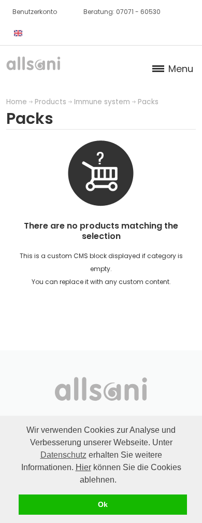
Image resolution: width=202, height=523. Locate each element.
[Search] (49, 33)
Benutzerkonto (34, 11)
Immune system (102, 101)
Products (50, 101)
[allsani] (33, 66)
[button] (120, 480)
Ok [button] (103, 504)
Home (16, 101)
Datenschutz (63, 454)
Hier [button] (83, 467)
